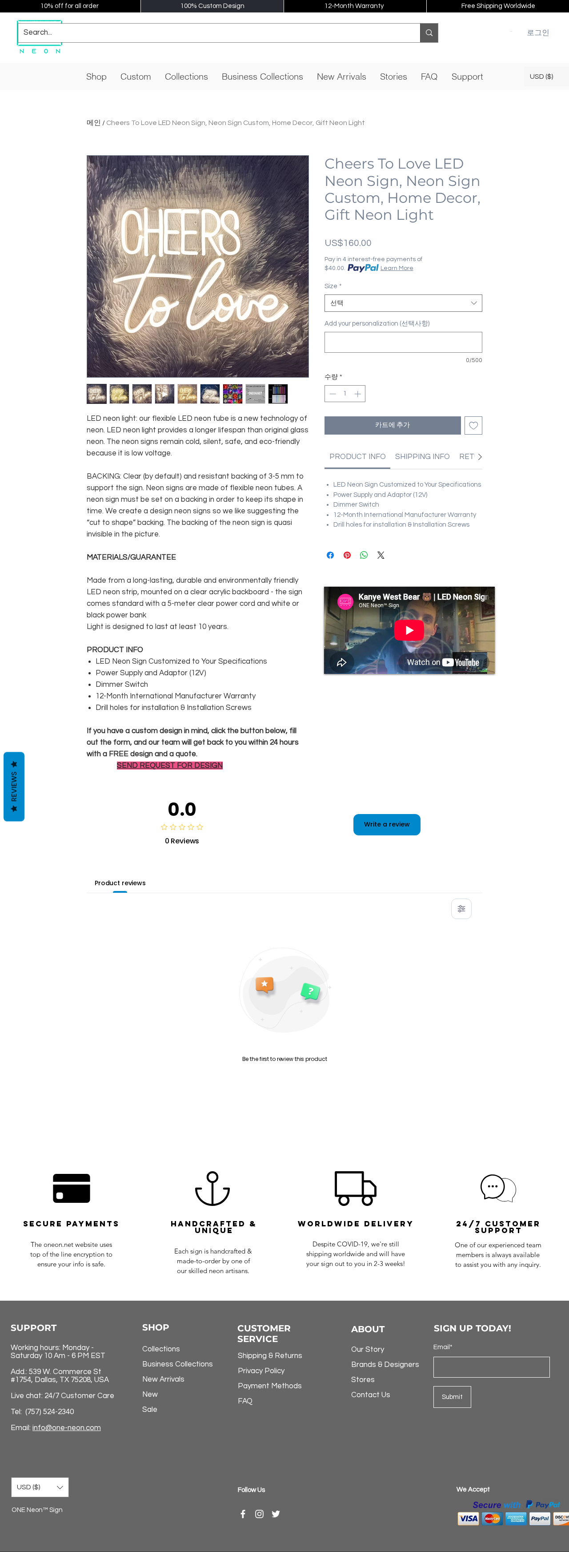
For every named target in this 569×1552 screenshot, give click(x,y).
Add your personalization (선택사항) (377, 323)
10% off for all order (69, 6)
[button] (511, 31)
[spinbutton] (345, 394)
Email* (443, 1347)
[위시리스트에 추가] (474, 425)
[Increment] (359, 394)
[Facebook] (242, 1514)
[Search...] (429, 33)
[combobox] (403, 303)
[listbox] (40, 1487)
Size (333, 286)
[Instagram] (259, 1514)
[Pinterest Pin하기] (347, 555)
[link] (357, 457)
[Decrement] (332, 394)
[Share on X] (381, 555)
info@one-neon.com (66, 1428)
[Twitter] (275, 1514)
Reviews (14, 786)
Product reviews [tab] (120, 883)
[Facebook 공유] (330, 555)
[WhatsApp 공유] (364, 555)
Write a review (387, 824)
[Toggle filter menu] (461, 909)
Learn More (397, 268)
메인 (94, 122)
